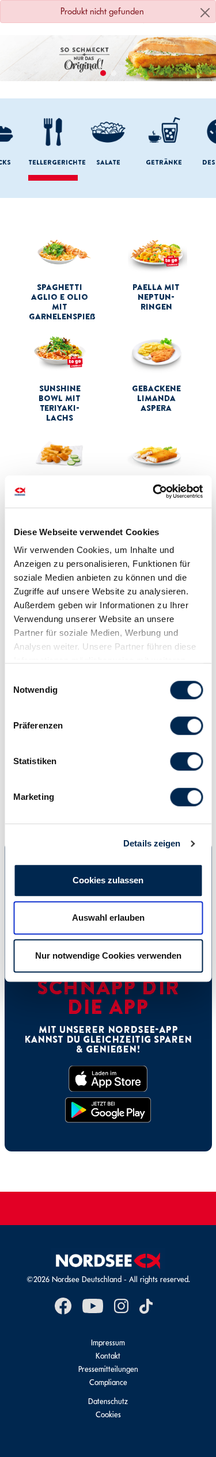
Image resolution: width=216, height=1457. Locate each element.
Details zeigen (151, 843)
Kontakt (108, 1356)
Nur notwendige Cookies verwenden (108, 955)
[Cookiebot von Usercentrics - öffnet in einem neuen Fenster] (154, 491)
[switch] (186, 725)
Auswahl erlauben (108, 917)
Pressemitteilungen (108, 1369)
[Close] (205, 12)
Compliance (108, 1382)
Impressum (108, 1343)
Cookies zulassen (108, 880)
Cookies (108, 1415)
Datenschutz (108, 1401)
